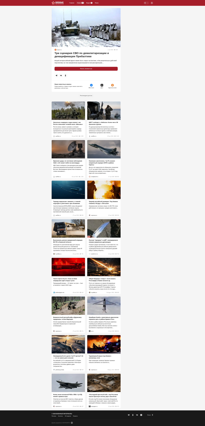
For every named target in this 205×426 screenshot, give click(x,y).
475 (118, 406)
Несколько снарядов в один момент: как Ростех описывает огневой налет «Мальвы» (68, 123)
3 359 (81, 136)
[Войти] (151, 3)
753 (118, 253)
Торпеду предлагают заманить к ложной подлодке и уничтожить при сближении (66, 202)
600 (118, 292)
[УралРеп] (55, 49)
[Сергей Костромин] (54, 176)
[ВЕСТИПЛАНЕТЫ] (89, 176)
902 (118, 176)
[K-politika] (54, 253)
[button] (56, 75)
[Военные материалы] (58, 3)
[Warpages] (89, 406)
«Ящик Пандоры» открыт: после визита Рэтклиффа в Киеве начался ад (102, 279)
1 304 (81, 176)
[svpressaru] (89, 215)
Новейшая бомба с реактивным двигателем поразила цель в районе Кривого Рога (103, 318)
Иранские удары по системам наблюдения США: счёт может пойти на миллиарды (67, 162)
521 (118, 331)
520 (82, 369)
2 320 (117, 136)
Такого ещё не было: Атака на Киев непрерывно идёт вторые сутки (65, 279)
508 (118, 369)
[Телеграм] (128, 415)
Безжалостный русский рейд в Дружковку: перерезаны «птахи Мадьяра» (67, 318)
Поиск (97, 3)
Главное (71, 3)
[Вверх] (150, 415)
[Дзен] (141, 415)
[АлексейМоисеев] (89, 331)
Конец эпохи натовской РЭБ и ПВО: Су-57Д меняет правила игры (67, 395)
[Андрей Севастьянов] (54, 136)
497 (82, 406)
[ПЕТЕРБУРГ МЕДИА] (54, 369)
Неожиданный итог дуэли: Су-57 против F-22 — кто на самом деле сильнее (68, 357)
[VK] (137, 415)
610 (82, 292)
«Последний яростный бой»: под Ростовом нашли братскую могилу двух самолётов (103, 395)
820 (118, 215)
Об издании (68, 416)
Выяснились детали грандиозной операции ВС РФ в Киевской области (67, 241)
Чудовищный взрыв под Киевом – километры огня (100, 357)
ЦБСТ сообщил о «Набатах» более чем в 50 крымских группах (103, 123)
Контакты (60, 416)
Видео (89, 3)
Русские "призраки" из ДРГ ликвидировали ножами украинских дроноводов (103, 241)
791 (82, 253)
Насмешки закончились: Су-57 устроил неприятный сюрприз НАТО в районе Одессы (102, 163)
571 (82, 331)
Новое (80, 3)
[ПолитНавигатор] (54, 292)
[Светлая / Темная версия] (146, 3)
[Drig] (89, 253)
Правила (75, 416)
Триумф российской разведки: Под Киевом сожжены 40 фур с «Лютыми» (103, 202)
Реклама (54, 416)
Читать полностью (86, 68)
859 (82, 215)
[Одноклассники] (132, 415)
